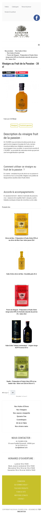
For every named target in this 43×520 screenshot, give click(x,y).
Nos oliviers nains (21, 426)
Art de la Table (21, 423)
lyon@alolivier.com (21, 447)
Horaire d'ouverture (10, 12)
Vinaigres (14, 125)
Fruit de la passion (26, 125)
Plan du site (21, 492)
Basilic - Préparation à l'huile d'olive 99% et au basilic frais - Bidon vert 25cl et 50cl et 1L (21, 382)
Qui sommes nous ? (21, 485)
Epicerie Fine (21, 416)
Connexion (21, 481)
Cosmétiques (21, 420)
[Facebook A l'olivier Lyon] (37, 17)
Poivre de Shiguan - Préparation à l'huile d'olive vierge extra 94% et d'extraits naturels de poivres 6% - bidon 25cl (21, 312)
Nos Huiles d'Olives (21, 406)
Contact (21, 499)
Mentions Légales (21, 495)
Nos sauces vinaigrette (21, 413)
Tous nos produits (21, 488)
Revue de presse (26, 7)
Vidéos (7, 7)
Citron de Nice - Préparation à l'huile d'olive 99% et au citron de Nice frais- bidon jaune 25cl (21, 239)
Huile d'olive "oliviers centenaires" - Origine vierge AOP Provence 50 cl (22, 346)
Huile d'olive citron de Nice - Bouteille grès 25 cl (21, 274)
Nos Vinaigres (21, 410)
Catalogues (15, 7)
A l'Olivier (13, 119)
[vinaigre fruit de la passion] (21, 97)
